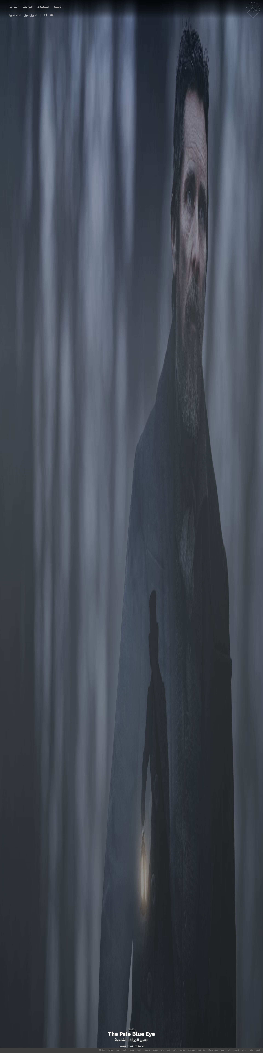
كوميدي (236, 1050)
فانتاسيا (182, 1050)
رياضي (125, 1050)
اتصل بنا (14, 7)
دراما (229, 1050)
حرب (162, 1050)
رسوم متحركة (213, 1050)
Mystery (102, 1050)
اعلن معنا (28, 7)
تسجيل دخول (30, 15)
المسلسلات (43, 7)
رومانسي (191, 1050)
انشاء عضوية (15, 15)
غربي (118, 1050)
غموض (122, 1046)
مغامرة (251, 1050)
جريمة (141, 1046)
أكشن (258, 1050)
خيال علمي (201, 1050)
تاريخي (139, 1050)
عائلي (175, 1050)
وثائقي (155, 1050)
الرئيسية (58, 7)
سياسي (110, 1050)
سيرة (132, 1050)
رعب (132, 1046)
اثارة (168, 1050)
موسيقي (147, 1050)
